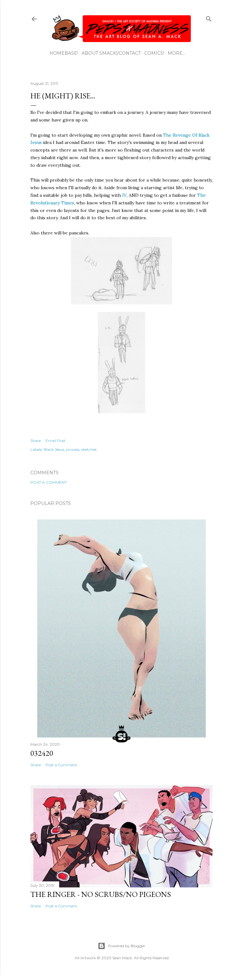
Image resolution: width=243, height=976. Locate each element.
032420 (41, 753)
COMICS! (154, 53)
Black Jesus (54, 449)
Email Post (55, 440)
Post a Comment (48, 482)
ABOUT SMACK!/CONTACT (111, 53)
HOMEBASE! (63, 53)
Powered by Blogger (126, 945)
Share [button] (35, 440)
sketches (89, 449)
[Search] (209, 17)
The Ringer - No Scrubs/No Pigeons (100, 894)
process (72, 449)
